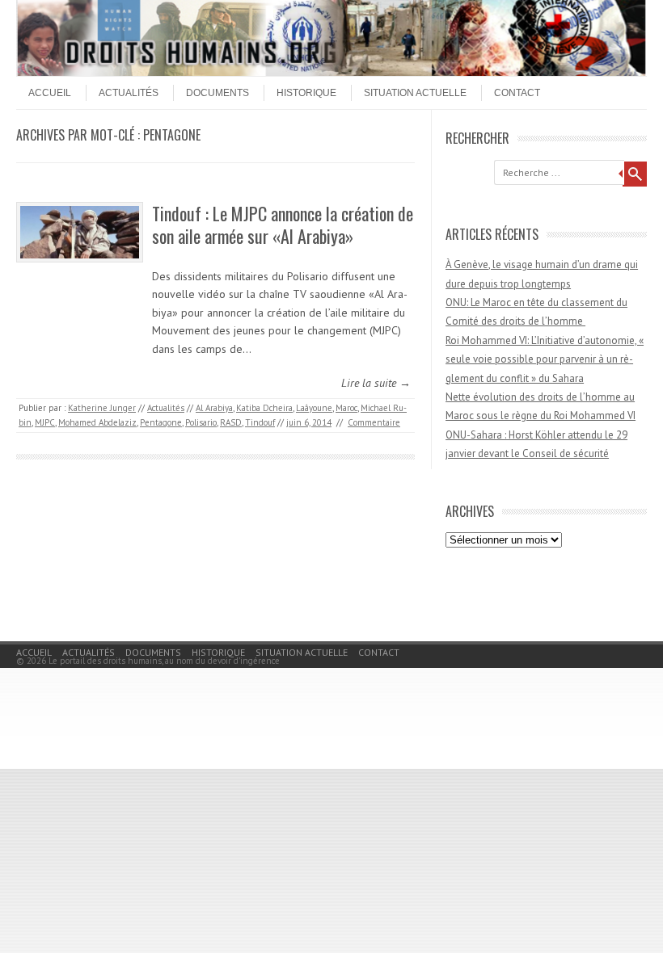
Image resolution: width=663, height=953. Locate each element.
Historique (306, 93)
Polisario (201, 422)
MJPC (45, 422)
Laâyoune (314, 408)
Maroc (346, 408)
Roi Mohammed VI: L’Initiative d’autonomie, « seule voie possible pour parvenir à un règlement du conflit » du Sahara (545, 359)
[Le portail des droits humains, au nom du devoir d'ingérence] (331, 72)
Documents (217, 93)
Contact (517, 93)
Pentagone (161, 422)
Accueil (49, 93)
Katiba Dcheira (264, 408)
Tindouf (260, 422)
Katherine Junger (102, 408)
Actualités (128, 93)
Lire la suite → (376, 383)
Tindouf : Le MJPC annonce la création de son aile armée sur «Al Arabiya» (282, 225)
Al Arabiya (214, 408)
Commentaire (374, 422)
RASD (231, 422)
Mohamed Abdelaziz (97, 422)
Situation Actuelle (415, 93)
